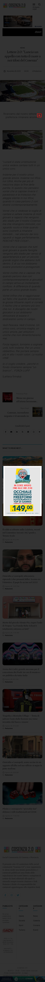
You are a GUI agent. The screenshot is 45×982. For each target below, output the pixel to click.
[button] (39, 115)
